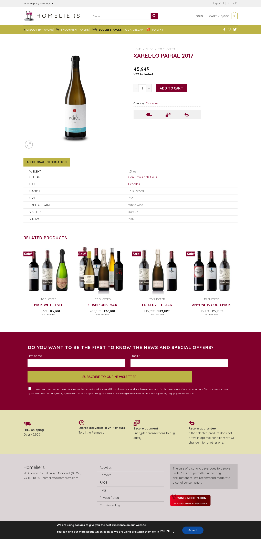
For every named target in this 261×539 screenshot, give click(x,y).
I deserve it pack (157, 305)
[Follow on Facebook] (224, 30)
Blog (103, 490)
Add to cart (171, 88)
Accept (192, 530)
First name (35, 356)
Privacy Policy (109, 498)
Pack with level (48, 305)
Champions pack (102, 305)
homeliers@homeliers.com (60, 478)
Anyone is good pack (211, 305)
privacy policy (72, 388)
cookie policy (122, 388)
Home (137, 49)
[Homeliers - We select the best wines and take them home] (54, 16)
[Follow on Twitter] (235, 30)
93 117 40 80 (31, 478)
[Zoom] (29, 145)
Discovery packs (39, 29)
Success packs (110, 29)
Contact (105, 475)
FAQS (103, 482)
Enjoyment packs (75, 29)
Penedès (134, 184)
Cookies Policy (110, 505)
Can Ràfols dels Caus (142, 177)
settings (165, 530)
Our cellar (134, 29)
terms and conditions (93, 388)
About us (106, 467)
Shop (149, 49)
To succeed (166, 49)
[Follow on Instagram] (229, 30)
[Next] (236, 288)
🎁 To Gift (155, 29)
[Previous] (24, 288)
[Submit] (154, 16)
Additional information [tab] (47, 162)
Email (134, 356)
